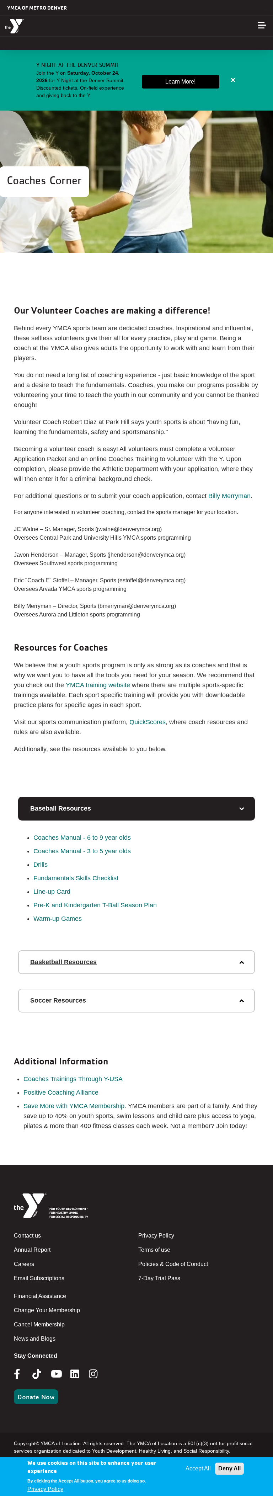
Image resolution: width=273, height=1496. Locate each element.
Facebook (22, 1374)
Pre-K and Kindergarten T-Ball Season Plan (95, 905)
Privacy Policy (156, 1236)
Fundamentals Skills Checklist (75, 878)
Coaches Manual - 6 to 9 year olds (82, 837)
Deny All (229, 1468)
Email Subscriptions (39, 1278)
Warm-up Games (57, 918)
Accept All (198, 1468)
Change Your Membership (47, 1310)
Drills (40, 864)
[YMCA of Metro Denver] (48, 26)
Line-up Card (51, 891)
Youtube (56, 1374)
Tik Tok (37, 1379)
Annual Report (32, 1250)
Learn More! (180, 82)
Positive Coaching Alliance (60, 1092)
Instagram (98, 1374)
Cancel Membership (39, 1324)
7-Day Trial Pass (159, 1278)
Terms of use (154, 1250)
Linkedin (79, 1374)
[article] (136, 80)
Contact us (27, 1236)
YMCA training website (98, 685)
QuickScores (147, 722)
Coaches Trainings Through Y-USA (73, 1079)
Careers (24, 1264)
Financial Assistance (40, 1296)
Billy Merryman (229, 495)
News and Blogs (34, 1339)
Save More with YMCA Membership (73, 1106)
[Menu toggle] (262, 25)
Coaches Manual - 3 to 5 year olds (82, 851)
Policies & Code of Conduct (173, 1264)
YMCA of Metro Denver (37, 8)
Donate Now (36, 1397)
